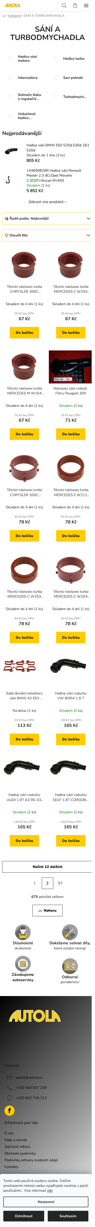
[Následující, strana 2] (47, 883)
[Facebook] (9, 1111)
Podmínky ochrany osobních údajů (31, 1160)
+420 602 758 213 (31, 1098)
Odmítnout (23, 1216)
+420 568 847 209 (31, 1087)
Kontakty (11, 1166)
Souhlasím (67, 1216)
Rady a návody (15, 1140)
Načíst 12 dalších (48, 866)
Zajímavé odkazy (17, 1146)
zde (50, 1190)
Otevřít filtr (19, 235)
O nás (8, 1133)
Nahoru (50, 910)
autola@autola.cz (29, 1077)
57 (60, 883)
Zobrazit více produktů (46, 201)
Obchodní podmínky (20, 1153)
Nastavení (46, 1201)
